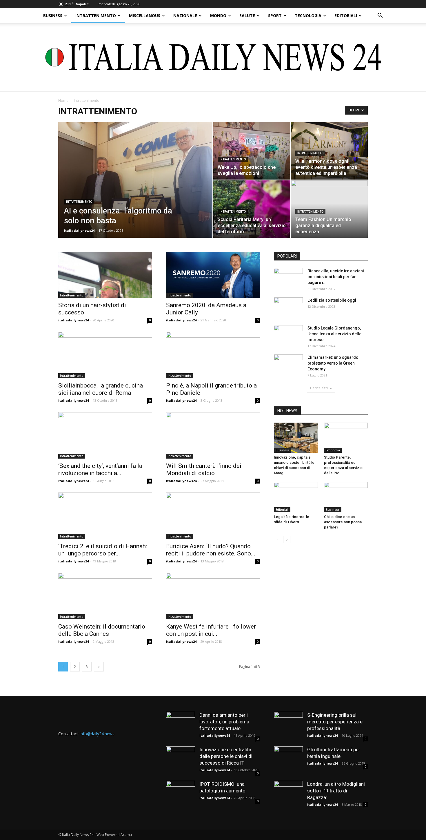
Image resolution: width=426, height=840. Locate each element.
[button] (380, 16)
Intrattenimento (95, 15)
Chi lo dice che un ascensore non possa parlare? (343, 522)
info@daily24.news (97, 733)
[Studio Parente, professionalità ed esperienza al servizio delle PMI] (346, 438)
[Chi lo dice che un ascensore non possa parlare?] (346, 497)
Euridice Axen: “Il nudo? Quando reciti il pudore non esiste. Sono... (210, 550)
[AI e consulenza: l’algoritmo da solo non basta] (135, 189)
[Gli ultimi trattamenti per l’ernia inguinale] (288, 760)
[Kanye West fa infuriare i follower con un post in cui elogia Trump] (213, 596)
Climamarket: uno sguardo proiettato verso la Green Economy (332, 363)
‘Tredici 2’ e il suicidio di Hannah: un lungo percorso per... (102, 550)
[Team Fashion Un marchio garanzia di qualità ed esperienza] (329, 209)
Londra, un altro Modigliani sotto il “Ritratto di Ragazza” (336, 790)
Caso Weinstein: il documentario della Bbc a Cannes (101, 630)
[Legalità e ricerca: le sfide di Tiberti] (296, 497)
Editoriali (345, 15)
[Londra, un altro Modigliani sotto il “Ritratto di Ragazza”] (288, 795)
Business (52, 15)
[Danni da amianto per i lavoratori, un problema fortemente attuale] (180, 726)
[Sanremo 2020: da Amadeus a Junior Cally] (213, 275)
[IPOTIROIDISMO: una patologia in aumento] (180, 795)
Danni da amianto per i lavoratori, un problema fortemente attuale (224, 721)
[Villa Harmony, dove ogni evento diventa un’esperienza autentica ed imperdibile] (329, 151)
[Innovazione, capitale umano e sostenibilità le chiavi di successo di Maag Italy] (296, 438)
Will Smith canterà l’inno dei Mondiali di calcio (203, 469)
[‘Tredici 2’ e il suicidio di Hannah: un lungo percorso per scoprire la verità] (105, 516)
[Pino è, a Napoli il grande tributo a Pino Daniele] (213, 355)
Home (63, 100)
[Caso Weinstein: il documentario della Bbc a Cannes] (105, 596)
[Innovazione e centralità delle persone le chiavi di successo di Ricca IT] (180, 760)
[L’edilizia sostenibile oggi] (288, 307)
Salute (247, 15)
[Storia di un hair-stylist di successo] (105, 275)
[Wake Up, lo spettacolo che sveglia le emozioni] (251, 151)
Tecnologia (308, 15)
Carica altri (319, 387)
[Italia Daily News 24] (213, 57)
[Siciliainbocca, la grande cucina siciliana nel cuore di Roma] (105, 355)
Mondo (218, 15)
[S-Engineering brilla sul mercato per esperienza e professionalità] (288, 726)
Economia (333, 450)
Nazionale (185, 15)
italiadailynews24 (79, 230)
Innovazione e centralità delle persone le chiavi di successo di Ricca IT (225, 756)
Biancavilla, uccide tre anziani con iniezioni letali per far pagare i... (335, 277)
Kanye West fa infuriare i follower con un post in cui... (211, 630)
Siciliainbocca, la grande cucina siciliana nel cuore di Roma (100, 389)
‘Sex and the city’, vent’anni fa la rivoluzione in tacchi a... (100, 469)
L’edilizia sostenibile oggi (331, 300)
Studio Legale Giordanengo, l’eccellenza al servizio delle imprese (334, 334)
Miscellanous (144, 15)
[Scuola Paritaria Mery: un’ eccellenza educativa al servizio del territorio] (251, 209)
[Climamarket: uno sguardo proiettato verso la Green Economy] (288, 364)
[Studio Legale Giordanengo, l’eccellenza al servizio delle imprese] (288, 335)
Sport (275, 15)
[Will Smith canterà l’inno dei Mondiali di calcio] (213, 435)
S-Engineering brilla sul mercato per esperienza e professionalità (335, 721)
